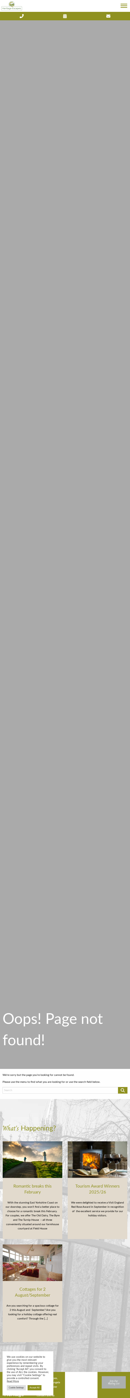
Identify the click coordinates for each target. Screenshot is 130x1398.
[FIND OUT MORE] (21, 16)
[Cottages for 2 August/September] (32, 1262)
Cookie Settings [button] (16, 1388)
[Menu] (124, 6)
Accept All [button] (34, 1388)
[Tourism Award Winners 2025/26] (97, 1159)
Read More (13, 1381)
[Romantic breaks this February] (32, 1159)
